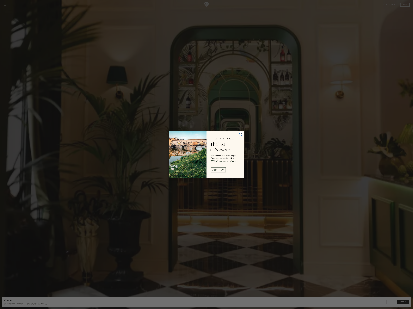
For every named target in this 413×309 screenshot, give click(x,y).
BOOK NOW (218, 170)
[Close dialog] (241, 133)
